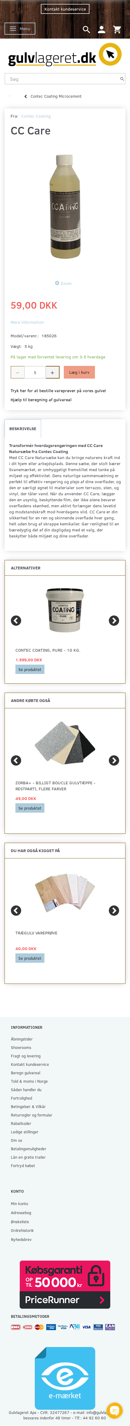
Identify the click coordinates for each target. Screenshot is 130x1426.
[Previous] (16, 620)
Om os (16, 1140)
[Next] (114, 620)
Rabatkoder (21, 1123)
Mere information (27, 322)
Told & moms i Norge (29, 1081)
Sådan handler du (26, 1089)
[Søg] (122, 78)
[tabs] (86, 29)
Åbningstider (22, 1038)
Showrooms (21, 1047)
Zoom (66, 283)
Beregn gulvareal (25, 1072)
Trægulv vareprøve (36, 933)
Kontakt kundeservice (65, 9)
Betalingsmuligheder (28, 1148)
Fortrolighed (21, 1097)
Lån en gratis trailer (28, 1157)
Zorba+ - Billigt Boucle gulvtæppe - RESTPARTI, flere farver (55, 786)
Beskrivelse (22, 428)
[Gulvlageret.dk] (65, 53)
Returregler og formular (31, 1114)
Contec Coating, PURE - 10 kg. (47, 650)
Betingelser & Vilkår (28, 1106)
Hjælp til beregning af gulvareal (41, 399)
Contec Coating (36, 116)
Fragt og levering (26, 1055)
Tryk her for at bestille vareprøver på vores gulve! (58, 390)
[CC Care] (65, 207)
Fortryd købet (23, 1165)
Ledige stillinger (24, 1131)
